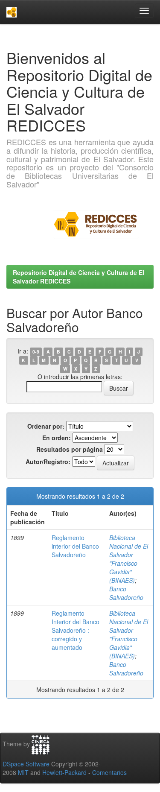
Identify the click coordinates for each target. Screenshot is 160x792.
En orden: (56, 437)
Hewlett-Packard (64, 772)
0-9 (35, 351)
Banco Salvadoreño (126, 593)
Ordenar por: (45, 426)
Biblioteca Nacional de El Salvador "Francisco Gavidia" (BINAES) (128, 559)
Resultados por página (69, 449)
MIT (23, 772)
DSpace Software (26, 764)
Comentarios (109, 772)
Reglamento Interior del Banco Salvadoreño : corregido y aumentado (75, 630)
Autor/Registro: (48, 461)
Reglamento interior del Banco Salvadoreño (75, 546)
